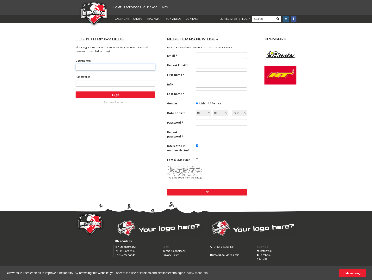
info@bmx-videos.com (226, 255)
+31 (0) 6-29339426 (222, 246)
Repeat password (174, 134)
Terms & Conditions (174, 251)
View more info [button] (197, 273)
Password (174, 122)
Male (202, 103)
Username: (83, 60)
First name (174, 75)
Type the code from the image (184, 177)
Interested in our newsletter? (178, 148)
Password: (83, 77)
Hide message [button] (353, 273)
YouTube (262, 258)
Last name (174, 94)
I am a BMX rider (178, 160)
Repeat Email (176, 65)
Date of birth (176, 113)
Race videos (132, 7)
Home (117, 7)
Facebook (265, 255)
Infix (170, 84)
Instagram (265, 251)
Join (207, 192)
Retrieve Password (115, 102)
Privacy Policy (171, 255)
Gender (172, 103)
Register (230, 18)
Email (171, 55)
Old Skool (151, 7)
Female (216, 103)
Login (246, 18)
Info (164, 7)
